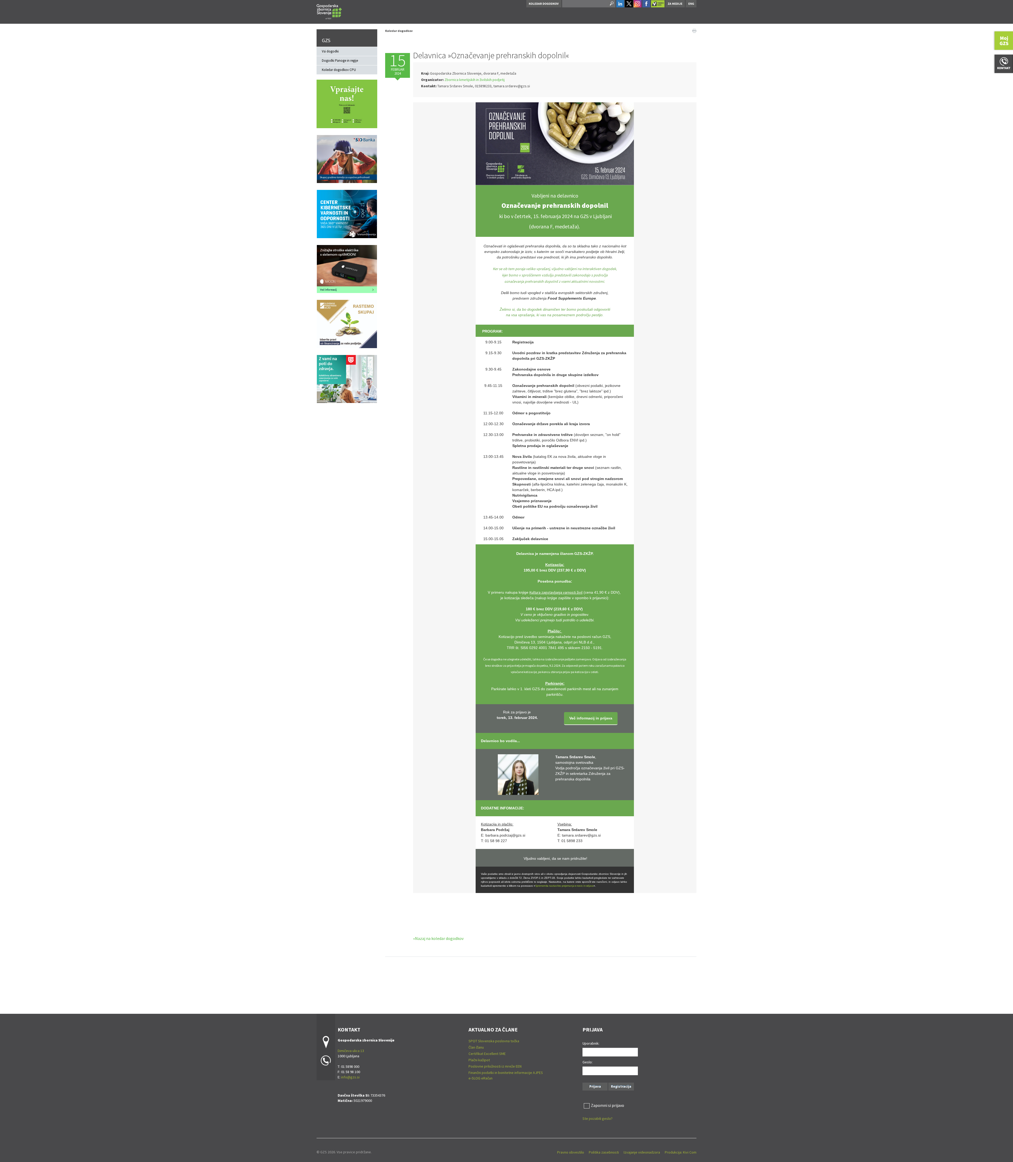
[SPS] (347, 323)
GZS (326, 40)
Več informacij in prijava (590, 718)
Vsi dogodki (330, 51)
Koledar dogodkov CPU (339, 70)
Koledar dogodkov (399, 31)
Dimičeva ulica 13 (351, 1050)
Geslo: (587, 1062)
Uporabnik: (590, 1043)
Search (611, 3)
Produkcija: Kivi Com (680, 1152)
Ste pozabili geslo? (597, 1118)
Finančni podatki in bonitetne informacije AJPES (506, 1072)
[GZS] (329, 11)
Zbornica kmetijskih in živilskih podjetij (475, 79)
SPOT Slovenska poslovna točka (494, 1041)
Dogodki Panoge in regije (340, 60)
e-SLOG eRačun (481, 1078)
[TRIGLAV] (347, 378)
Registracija (621, 1086)
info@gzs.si (350, 1077)
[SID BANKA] (347, 158)
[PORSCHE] (347, 268)
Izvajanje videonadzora (642, 1152)
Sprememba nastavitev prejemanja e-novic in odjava (564, 885)
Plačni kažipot (479, 1060)
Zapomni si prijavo (607, 1105)
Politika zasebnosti (604, 1152)
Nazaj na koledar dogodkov (439, 938)
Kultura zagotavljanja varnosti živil (555, 592)
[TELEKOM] (347, 213)
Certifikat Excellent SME (487, 1053)
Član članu (476, 1047)
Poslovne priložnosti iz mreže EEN (495, 1066)
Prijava (595, 1086)
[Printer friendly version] (694, 30)
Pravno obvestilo (570, 1152)
